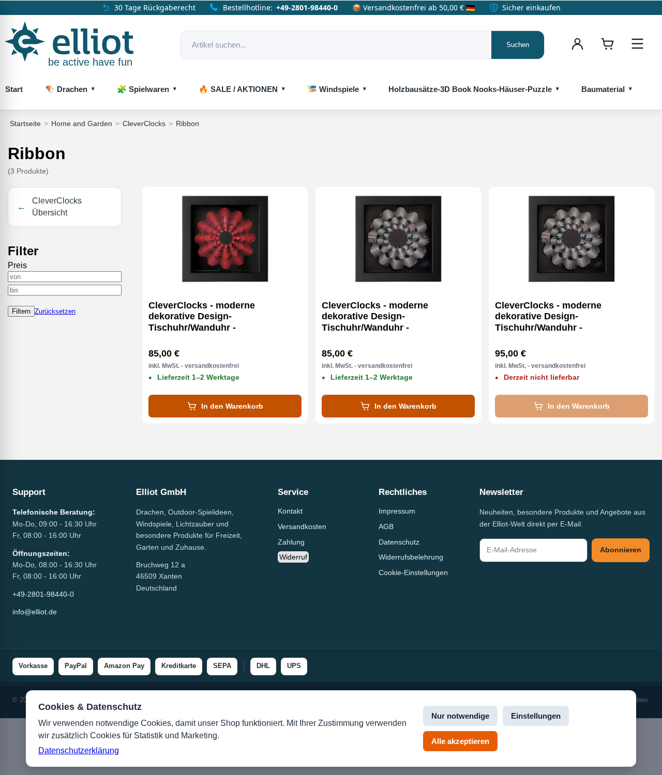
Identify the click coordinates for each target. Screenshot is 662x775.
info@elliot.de (34, 612)
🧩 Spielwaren (143, 89)
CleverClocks (144, 123)
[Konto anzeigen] (577, 43)
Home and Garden (81, 123)
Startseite (25, 123)
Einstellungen (536, 715)
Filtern (21, 311)
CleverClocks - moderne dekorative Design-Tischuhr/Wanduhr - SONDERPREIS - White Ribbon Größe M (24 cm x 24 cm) (563, 316)
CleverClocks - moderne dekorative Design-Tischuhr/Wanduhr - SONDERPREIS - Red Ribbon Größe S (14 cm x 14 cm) (212, 316)
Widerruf (293, 557)
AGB (386, 526)
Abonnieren (620, 550)
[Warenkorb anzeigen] (607, 43)
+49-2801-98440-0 (307, 7)
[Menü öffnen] (637, 43)
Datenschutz (399, 542)
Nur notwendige (460, 715)
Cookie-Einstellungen (413, 572)
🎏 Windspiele (333, 89)
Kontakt (290, 511)
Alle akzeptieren (460, 741)
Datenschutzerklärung (78, 750)
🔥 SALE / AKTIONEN (238, 89)
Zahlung (291, 542)
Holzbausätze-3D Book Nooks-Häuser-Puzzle (470, 89)
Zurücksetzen (55, 311)
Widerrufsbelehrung (411, 557)
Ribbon (187, 123)
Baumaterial (603, 89)
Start (14, 89)
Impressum (397, 511)
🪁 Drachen (66, 89)
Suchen (517, 45)
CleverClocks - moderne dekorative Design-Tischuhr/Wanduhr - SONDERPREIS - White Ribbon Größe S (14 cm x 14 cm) (390, 316)
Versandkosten (302, 526)
